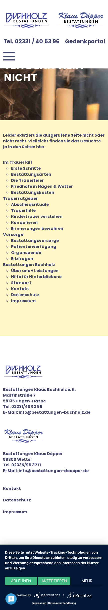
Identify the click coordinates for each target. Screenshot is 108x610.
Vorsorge (13, 234)
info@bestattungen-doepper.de (54, 471)
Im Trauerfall (17, 162)
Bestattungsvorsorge (35, 240)
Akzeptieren (54, 580)
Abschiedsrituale (30, 204)
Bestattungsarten (31, 174)
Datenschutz (25, 295)
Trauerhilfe (23, 210)
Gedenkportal (85, 41)
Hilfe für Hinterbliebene (36, 277)
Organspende (26, 252)
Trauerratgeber (20, 198)
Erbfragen (22, 259)
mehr (87, 580)
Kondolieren (24, 222)
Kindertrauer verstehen (37, 216)
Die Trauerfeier (27, 180)
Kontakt (20, 289)
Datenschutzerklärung (62, 602)
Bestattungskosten (32, 192)
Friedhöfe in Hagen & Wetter (42, 186)
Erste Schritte (26, 168)
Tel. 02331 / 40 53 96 (32, 41)
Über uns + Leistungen (35, 271)
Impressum (23, 301)
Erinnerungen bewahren (37, 228)
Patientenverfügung (33, 246)
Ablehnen (21, 580)
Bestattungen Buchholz (29, 265)
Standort (21, 283)
